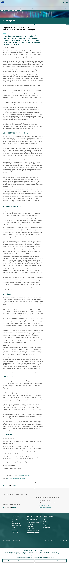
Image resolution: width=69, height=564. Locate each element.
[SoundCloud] (63, 540)
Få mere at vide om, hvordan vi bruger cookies (44, 557)
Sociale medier (15, 532)
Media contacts (8, 485)
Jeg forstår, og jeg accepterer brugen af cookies (18, 560)
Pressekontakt (8, 507)
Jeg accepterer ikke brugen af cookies (51, 560)
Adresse (13, 527)
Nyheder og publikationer (12, 10)
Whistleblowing (46, 527)
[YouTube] (60, 540)
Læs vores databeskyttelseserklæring (24, 557)
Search (63, 2)
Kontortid (14, 529)
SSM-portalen (46, 525)
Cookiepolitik (30, 524)
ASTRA (44, 521)
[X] (51, 540)
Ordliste (13, 521)
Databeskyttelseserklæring (33, 522)
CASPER (44, 523)
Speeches (20, 10)
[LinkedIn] (54, 540)
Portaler (44, 519)
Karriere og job (15, 519)
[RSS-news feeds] (66, 540)
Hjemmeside (3, 10)
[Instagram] (57, 540)
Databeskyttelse (30, 528)
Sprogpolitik (30, 526)
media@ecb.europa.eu (25, 475)
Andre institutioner (16, 523)
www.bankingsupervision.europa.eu (18, 478)
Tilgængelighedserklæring (33, 530)
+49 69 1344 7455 (44, 505)
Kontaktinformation (16, 525)
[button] (65, 2)
